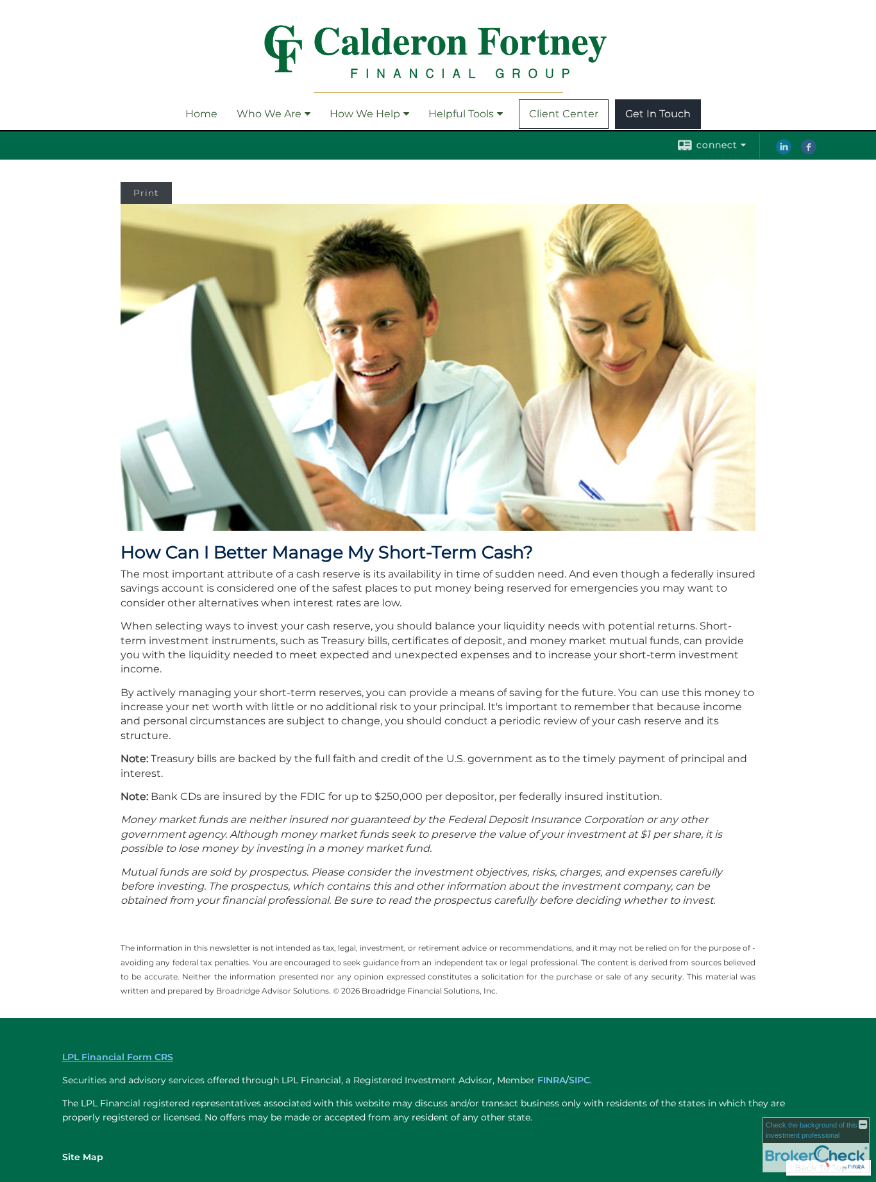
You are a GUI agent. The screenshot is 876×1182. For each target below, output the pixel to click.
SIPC (579, 1080)
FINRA (551, 1080)
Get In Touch (658, 114)
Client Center (563, 114)
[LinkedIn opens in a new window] (783, 151)
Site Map (82, 1157)
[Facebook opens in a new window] (808, 151)
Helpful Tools (461, 114)
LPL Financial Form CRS (117, 1057)
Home (201, 114)
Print (146, 193)
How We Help (365, 114)
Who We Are (269, 114)
